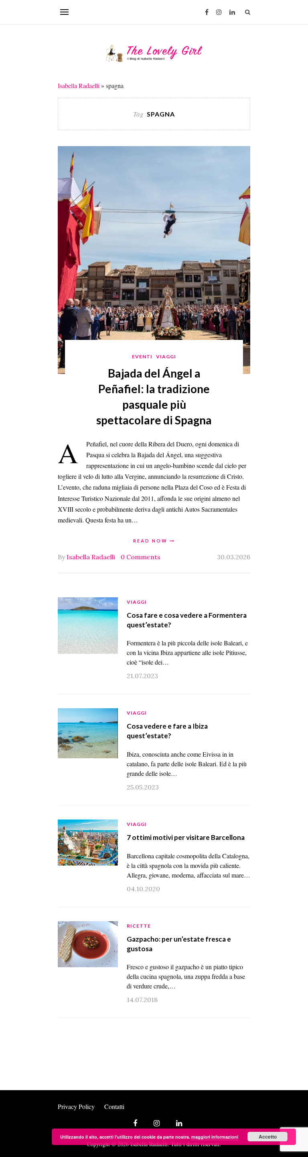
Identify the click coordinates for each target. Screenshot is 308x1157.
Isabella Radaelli (78, 85)
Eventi (142, 357)
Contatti (114, 1106)
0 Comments (140, 557)
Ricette (139, 926)
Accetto (268, 1136)
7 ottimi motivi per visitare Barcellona (186, 837)
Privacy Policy (76, 1106)
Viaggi (166, 357)
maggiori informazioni (214, 1137)
